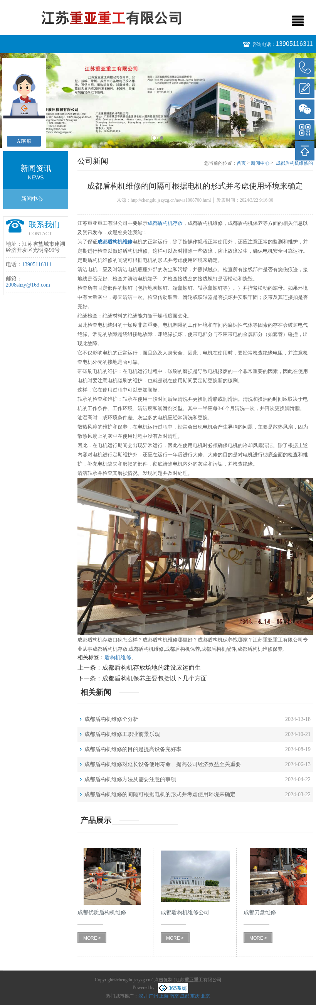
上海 (163, 996)
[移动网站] (304, 130)
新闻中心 (32, 199)
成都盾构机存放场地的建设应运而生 (151, 667)
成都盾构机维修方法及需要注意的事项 (130, 779)
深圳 (143, 996)
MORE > (92, 938)
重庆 (195, 996)
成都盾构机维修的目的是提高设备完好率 (133, 749)
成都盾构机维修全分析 (111, 719)
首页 (241, 163)
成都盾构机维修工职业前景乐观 (122, 734)
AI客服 (24, 141)
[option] (158, 100)
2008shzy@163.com (28, 285)
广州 (153, 996)
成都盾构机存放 (165, 223)
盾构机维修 (117, 657)
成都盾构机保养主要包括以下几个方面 (154, 678)
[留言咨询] (304, 88)
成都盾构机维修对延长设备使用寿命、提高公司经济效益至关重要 (162, 764)
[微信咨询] (304, 109)
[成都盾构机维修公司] (195, 876)
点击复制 (163, 979)
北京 (205, 996)
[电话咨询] (304, 67)
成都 (184, 996)
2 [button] (161, 138)
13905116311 (294, 44)
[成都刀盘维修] (278, 876)
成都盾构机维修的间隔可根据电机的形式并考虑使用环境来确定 (294, 163)
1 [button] (154, 138)
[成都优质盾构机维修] (112, 876)
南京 (174, 996)
